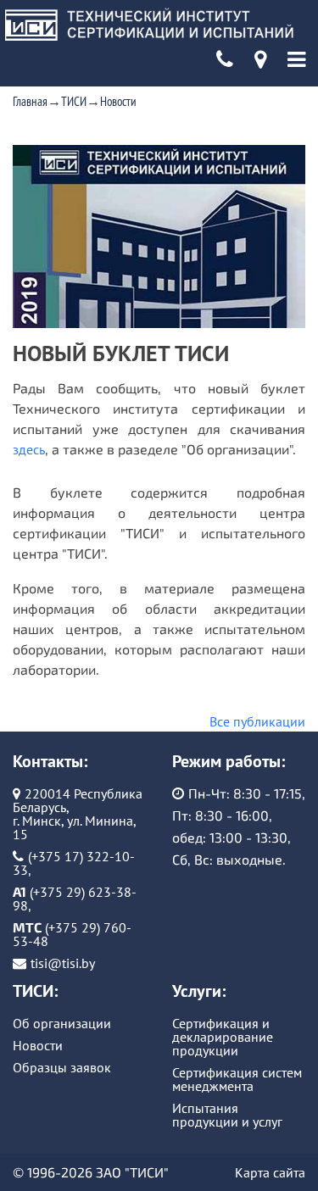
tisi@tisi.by (63, 962)
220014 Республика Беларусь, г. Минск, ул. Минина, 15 (77, 814)
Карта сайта (270, 1172)
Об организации (62, 1023)
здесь (29, 449)
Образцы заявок (62, 1067)
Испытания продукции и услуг (227, 1114)
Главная (30, 101)
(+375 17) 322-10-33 (74, 863)
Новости (118, 101)
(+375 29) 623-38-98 (75, 898)
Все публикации (257, 721)
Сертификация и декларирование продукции (222, 1037)
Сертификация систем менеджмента (237, 1079)
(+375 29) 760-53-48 (72, 934)
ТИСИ (73, 101)
